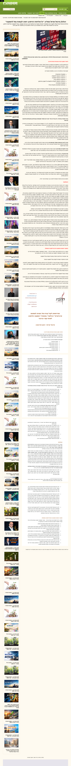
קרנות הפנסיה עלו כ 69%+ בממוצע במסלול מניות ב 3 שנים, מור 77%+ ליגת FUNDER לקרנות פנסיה (12, 45)
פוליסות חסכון (22, 13)
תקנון (32, 757)
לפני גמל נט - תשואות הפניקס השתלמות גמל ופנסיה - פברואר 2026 (12, 90)
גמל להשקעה (41, 15)
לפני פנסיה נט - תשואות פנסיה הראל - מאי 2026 (12, 59)
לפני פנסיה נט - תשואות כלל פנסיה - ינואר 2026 (12, 474)
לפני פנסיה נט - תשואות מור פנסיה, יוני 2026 (13, 271)
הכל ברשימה (58, 15)
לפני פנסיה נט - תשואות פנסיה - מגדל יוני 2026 (12, 104)
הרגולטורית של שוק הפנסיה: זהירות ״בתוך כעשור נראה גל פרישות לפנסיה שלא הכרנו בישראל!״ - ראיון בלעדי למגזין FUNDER (12, 343)
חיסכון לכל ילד (50, 15)
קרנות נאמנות (62, 13)
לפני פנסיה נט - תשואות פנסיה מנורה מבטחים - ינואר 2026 (12, 649)
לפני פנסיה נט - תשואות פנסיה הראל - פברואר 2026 (12, 578)
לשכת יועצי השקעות (33, 13)
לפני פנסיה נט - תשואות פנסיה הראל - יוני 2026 (12, 145)
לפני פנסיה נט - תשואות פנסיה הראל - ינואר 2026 (12, 519)
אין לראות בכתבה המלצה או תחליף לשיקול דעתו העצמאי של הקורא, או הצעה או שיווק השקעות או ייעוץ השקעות (47, 549)
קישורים (28, 757)
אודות (39, 757)
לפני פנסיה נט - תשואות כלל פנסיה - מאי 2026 (12, 174)
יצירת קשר (36, 757)
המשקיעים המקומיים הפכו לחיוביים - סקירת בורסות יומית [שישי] (31, 17)
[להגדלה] (45, 321)
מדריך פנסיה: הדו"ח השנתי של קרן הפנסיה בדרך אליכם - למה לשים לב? (12, 189)
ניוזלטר (42, 757)
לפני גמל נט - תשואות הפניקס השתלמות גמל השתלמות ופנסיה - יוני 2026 (11, 548)
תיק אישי (65, 15)
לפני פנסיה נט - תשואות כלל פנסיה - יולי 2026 (12, 373)
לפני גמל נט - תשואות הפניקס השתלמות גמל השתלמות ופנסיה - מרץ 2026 (11, 74)
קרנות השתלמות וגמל (51, 13)
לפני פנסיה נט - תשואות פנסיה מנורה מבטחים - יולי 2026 (12, 285)
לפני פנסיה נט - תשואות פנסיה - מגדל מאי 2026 (12, 606)
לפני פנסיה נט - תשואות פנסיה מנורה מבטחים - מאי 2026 (12, 735)
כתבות (60, 9)
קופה (65, 9)
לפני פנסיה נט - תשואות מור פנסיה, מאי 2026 (13, 244)
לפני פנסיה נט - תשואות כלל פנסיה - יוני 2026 (12, 415)
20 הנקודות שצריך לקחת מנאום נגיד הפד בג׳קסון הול (56, 17)
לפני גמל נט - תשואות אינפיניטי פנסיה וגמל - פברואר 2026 (12, 218)
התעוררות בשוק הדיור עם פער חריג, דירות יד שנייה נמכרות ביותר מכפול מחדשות (12, 750)
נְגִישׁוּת (2, 0)
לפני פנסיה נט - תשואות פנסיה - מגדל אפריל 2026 (12, 388)
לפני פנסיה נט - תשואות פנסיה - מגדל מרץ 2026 (12, 160)
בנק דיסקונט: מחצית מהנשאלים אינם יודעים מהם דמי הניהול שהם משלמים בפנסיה (11, 131)
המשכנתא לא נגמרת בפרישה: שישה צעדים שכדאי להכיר (12, 300)
